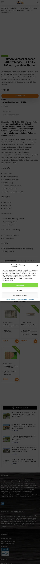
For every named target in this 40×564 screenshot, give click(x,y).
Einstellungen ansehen (20, 295)
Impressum (31, 299)
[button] (37, 266)
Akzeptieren (20, 285)
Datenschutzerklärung (21, 299)
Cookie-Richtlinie (10, 299)
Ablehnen (20, 290)
